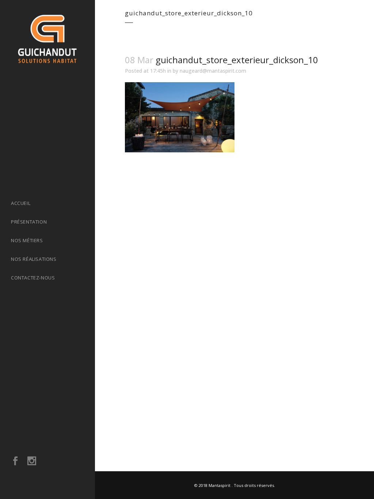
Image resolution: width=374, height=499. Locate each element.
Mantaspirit (219, 485)
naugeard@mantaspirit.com (213, 70)
